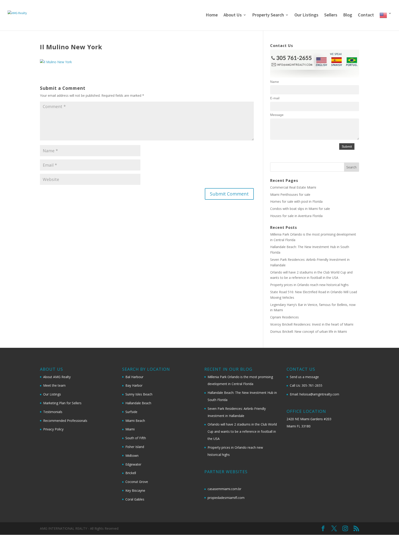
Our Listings (306, 15)
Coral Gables (134, 499)
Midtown (132, 455)
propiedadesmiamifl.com (226, 497)
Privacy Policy (53, 429)
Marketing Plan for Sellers (62, 403)
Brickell (130, 473)
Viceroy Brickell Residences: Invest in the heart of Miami (311, 324)
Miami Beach (135, 420)
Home (212, 15)
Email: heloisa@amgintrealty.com (314, 394)
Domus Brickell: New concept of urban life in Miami (308, 331)
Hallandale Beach (138, 403)
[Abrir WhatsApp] (387, 523)
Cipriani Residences (284, 317)
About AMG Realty (57, 377)
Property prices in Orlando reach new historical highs (309, 285)
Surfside (131, 412)
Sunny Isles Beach (138, 394)
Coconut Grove (136, 481)
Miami (130, 429)
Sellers (330, 15)
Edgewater (133, 464)
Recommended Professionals (65, 420)
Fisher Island (134, 447)
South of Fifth (135, 438)
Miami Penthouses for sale (290, 194)
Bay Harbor (133, 385)
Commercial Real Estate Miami (293, 187)
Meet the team (54, 385)
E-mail (274, 98)
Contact (366, 15)
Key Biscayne (135, 490)
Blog (347, 15)
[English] (386, 21)
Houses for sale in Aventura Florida (296, 216)
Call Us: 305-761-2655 (306, 385)
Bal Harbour (134, 377)
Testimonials (52, 412)
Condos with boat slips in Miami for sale (300, 208)
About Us (233, 15)
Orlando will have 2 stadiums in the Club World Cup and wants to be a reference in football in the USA (242, 431)
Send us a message (304, 377)
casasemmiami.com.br (224, 489)
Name (274, 82)
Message (277, 115)
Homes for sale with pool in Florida (296, 201)
